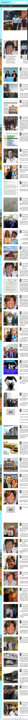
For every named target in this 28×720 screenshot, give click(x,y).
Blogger (19, 719)
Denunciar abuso (24, 719)
